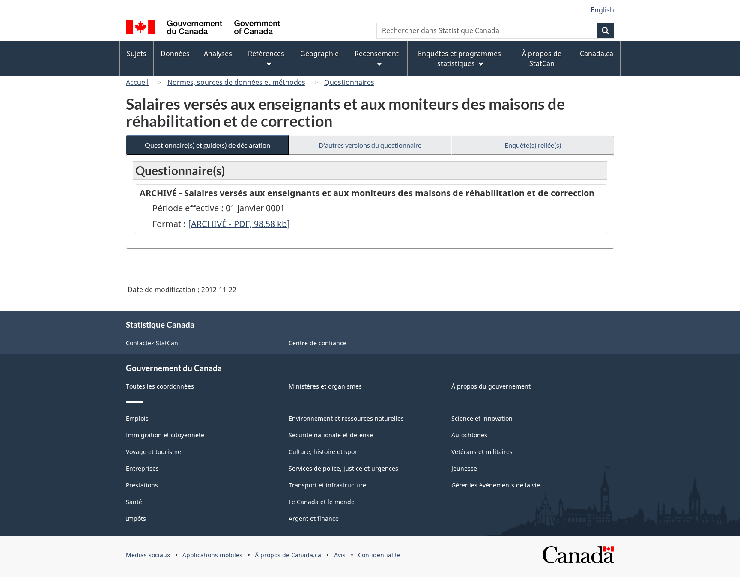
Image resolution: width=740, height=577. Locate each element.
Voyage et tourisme (153, 452)
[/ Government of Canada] (203, 28)
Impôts (136, 518)
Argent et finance (314, 518)
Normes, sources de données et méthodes (236, 82)
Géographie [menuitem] (319, 53)
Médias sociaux (148, 555)
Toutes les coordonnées (160, 386)
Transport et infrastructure (327, 485)
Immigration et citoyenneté (165, 435)
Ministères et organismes (325, 386)
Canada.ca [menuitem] (596, 53)
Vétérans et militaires (482, 452)
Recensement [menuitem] (377, 53)
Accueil (137, 82)
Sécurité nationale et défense (331, 435)
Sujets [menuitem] (136, 53)
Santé (134, 502)
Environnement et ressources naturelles (346, 418)
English (602, 10)
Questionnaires (349, 82)
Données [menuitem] (175, 53)
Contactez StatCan (152, 343)
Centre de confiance (317, 343)
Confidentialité (379, 555)
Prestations (142, 485)
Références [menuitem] (266, 53)
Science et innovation (482, 418)
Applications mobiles (212, 555)
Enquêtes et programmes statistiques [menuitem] (459, 58)
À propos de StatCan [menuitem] (541, 58)
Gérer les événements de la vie (495, 485)
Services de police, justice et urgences (343, 468)
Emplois (137, 418)
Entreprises (142, 468)
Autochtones (469, 435)
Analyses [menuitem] (218, 53)
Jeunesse (464, 468)
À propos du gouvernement (491, 386)
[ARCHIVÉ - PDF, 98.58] (239, 224)
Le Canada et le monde (322, 502)
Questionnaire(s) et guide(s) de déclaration (207, 145)
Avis (340, 555)
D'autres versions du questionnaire (370, 145)
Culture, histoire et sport (324, 452)
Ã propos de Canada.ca (288, 555)
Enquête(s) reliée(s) (532, 145)
